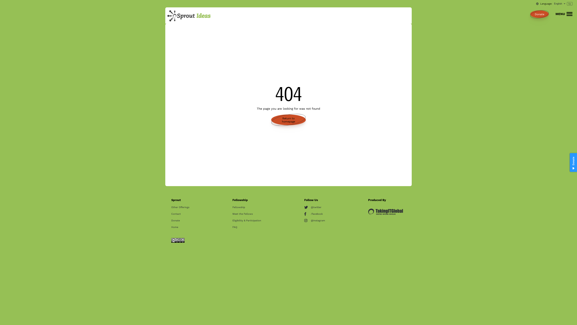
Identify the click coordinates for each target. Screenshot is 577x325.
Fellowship (238, 207)
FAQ (234, 227)
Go (569, 4)
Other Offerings (180, 207)
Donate (539, 14)
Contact (176, 213)
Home (174, 227)
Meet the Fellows (242, 213)
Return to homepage (288, 120)
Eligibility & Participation (246, 220)
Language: (546, 3)
